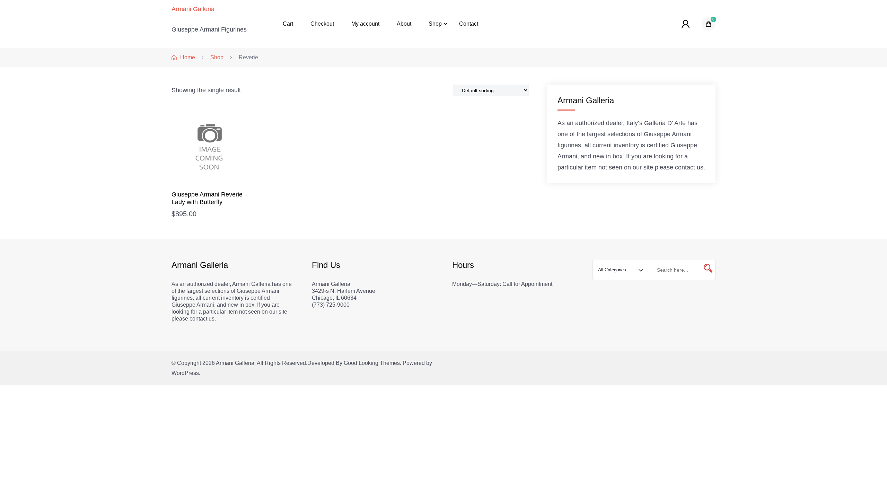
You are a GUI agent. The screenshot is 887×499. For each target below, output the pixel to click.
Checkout (322, 24)
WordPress (185, 373)
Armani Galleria (193, 9)
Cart (288, 24)
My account (365, 24)
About (404, 24)
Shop (435, 24)
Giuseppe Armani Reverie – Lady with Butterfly (210, 198)
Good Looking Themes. (372, 363)
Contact (468, 24)
